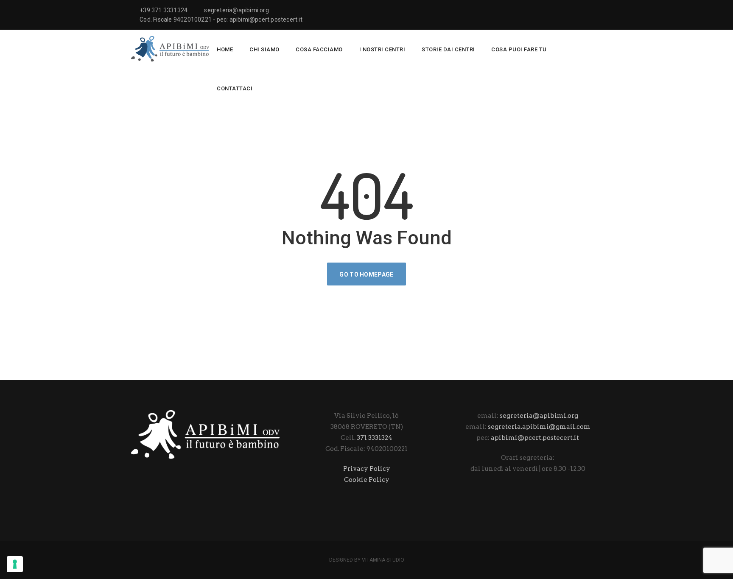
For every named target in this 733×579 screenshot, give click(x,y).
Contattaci (234, 88)
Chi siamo (264, 49)
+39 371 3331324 (163, 10)
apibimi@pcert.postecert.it (535, 438)
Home (225, 49)
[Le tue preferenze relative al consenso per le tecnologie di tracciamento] (15, 564)
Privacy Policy (366, 469)
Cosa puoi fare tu (519, 49)
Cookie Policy (366, 480)
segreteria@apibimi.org (236, 10)
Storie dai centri (448, 49)
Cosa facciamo (319, 49)
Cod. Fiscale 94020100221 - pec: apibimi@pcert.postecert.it (221, 19)
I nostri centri (382, 49)
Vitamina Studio (383, 560)
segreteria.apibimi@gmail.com (539, 427)
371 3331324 (374, 438)
